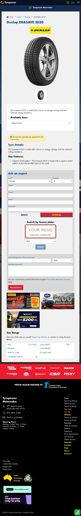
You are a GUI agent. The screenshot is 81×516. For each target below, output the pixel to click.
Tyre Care (67, 409)
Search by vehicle (39, 337)
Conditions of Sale (28, 512)
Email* (10, 199)
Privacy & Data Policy (15, 512)
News (66, 451)
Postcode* (12, 206)
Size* (10, 178)
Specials (67, 442)
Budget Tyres (7, 466)
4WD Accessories (70, 426)
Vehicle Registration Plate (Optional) (21, 257)
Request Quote (15, 287)
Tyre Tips (67, 412)
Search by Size (69, 404)
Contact (67, 445)
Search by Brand (70, 406)
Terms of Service (64, 279)
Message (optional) (15, 264)
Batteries (67, 428)
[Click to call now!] (68, 2)
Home (11, 17)
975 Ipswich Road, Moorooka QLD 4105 (16, 407)
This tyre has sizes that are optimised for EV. (27, 138)
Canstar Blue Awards (10, 464)
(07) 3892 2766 (14, 413)
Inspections (68, 431)
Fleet (66, 448)
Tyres (66, 398)
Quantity (55, 178)
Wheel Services (69, 439)
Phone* (11, 192)
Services (67, 423)
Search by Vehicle (70, 401)
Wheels (67, 414)
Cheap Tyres (7, 469)
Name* (11, 185)
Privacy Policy (50, 279)
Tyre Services (69, 437)
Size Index (6, 461)
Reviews (68, 453)
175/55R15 (32, 345)
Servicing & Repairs (71, 434)
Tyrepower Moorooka (42, 7)
